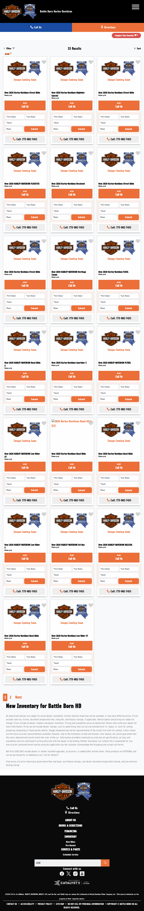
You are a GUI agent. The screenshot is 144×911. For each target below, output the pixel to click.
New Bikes (70, 841)
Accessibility (28, 904)
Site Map (60, 904)
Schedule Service (70, 854)
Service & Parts (70, 849)
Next (18, 697)
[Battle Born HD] (20, 11)
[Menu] (135, 7)
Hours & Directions (70, 825)
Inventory (70, 837)
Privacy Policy (45, 904)
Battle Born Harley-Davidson (56, 11)
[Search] (105, 863)
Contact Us (12, 904)
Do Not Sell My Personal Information (86, 904)
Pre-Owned (71, 845)
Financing (70, 831)
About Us (70, 820)
